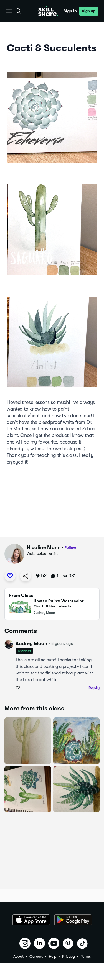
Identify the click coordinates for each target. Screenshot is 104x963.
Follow (70, 547)
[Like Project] (10, 575)
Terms (86, 956)
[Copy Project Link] (25, 575)
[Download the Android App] (73, 919)
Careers (36, 956)
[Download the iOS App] (31, 919)
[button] (9, 11)
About (18, 956)
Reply (94, 688)
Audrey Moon (31, 643)
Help (52, 956)
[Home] (48, 11)
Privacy (68, 956)
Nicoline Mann (44, 547)
